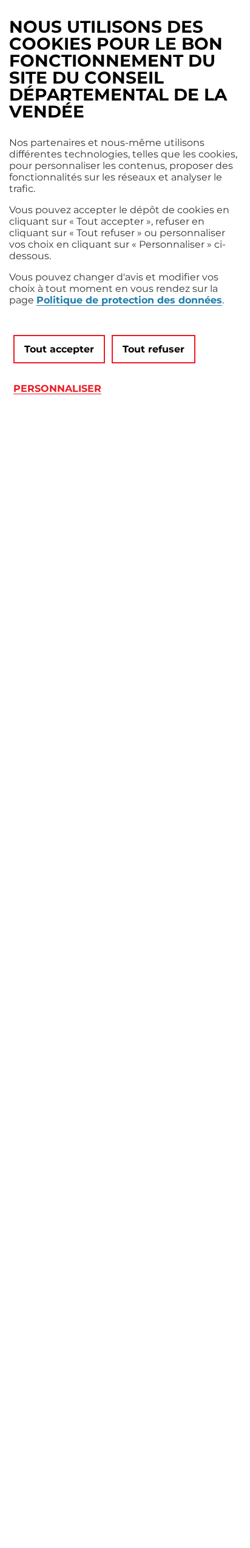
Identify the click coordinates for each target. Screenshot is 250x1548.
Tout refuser (153, 349)
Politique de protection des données (129, 300)
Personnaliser (57, 388)
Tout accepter (59, 349)
